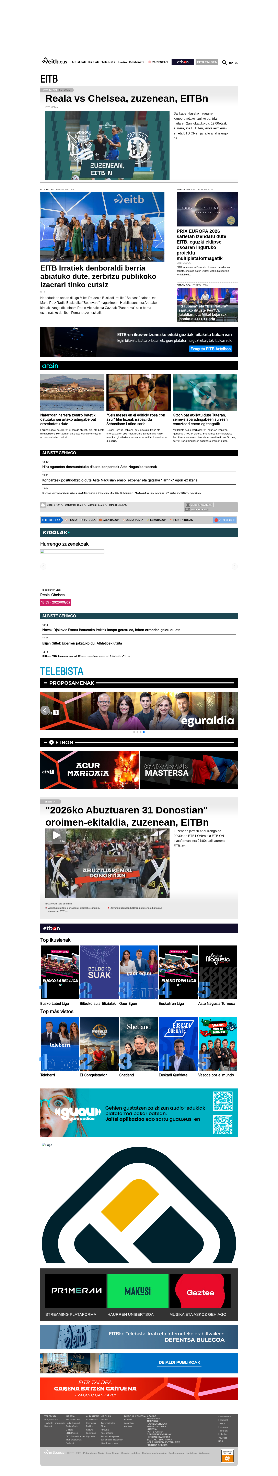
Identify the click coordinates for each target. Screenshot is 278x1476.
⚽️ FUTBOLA (88, 520)
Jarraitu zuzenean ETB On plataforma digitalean (136, 908)
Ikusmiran (91, 1433)
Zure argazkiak (201, 505)
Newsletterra (224, 1416)
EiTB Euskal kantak (75, 1436)
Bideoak (48, 1426)
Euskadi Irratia (73, 1419)
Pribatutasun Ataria (93, 1453)
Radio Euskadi (73, 1423)
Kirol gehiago (107, 1433)
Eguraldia (90, 1436)
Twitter (221, 1423)
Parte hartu (155, 1432)
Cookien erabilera (130, 1453)
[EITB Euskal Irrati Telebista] (55, 60)
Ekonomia (91, 1423)
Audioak (128, 1426)
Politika (89, 1426)
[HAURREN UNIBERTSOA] (138, 1290)
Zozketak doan (156, 1426)
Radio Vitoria (72, 1426)
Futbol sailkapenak (110, 1436)
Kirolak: (106, 1416)
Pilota (103, 1426)
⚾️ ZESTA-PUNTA (133, 520)
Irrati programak (74, 1439)
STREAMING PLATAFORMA (70, 1314)
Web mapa (204, 1453)
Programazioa (51, 1419)
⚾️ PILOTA (71, 520)
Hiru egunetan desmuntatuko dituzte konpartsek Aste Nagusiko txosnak (99, 467)
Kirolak (93, 62)
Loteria (152, 1429)
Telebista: (50, 1416)
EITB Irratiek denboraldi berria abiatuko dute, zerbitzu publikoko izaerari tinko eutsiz (98, 276)
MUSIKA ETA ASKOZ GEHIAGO (198, 1314)
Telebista (108, 62)
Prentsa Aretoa (157, 1445)
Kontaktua (191, 1453)
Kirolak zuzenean (109, 1443)
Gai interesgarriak (159, 1434)
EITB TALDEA (207, 62)
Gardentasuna (176, 1453)
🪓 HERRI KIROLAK (181, 520)
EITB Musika (72, 1433)
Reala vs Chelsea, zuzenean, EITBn (126, 98)
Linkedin (222, 1434)
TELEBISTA (61, 671)
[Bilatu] (224, 62)
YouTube (222, 1438)
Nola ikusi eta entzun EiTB (163, 1442)
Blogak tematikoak (159, 1439)
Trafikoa (153, 1421)
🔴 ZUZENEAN (223, 520)
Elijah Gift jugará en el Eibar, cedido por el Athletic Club (86, 657)
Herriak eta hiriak (158, 1437)
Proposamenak (71, 683)
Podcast (70, 1443)
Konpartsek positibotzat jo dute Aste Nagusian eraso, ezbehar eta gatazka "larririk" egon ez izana (119, 480)
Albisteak (79, 62)
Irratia (122, 62)
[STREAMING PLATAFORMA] (75, 1290)
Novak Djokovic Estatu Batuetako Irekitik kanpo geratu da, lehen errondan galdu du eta (111, 630)
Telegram (223, 1430)
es (236, 62)
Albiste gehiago (59, 452)
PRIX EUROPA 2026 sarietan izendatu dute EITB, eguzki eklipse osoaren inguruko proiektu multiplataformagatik (201, 244)
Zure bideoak (199, 509)
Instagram (223, 1427)
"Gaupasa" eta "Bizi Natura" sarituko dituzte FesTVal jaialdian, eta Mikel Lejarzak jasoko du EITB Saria (203, 312)
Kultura (89, 1429)
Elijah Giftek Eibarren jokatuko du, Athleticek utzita (82, 643)
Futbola (104, 1419)
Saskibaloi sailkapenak (112, 1439)
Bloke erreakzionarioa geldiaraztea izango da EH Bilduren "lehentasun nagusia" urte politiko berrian (121, 493)
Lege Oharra (112, 1453)
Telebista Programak (54, 1423)
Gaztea (69, 1429)
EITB (49, 79)
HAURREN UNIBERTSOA (130, 1314)
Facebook (223, 1420)
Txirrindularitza (108, 1423)
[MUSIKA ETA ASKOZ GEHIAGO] (200, 1290)
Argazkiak (129, 1423)
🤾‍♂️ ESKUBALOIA (156, 520)
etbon (64, 742)
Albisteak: (93, 1416)
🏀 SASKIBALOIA (109, 520)
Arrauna (105, 1429)
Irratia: (71, 1416)
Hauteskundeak (157, 1424)
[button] (134, 732)
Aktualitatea (91, 1419)
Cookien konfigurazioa (154, 1453)
